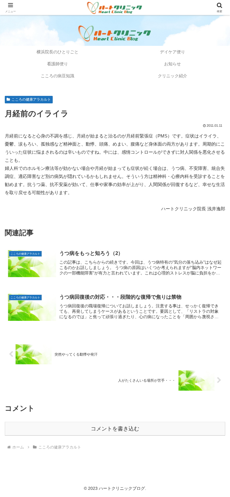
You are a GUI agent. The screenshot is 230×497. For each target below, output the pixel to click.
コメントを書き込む (115, 429)
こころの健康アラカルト (31, 99)
